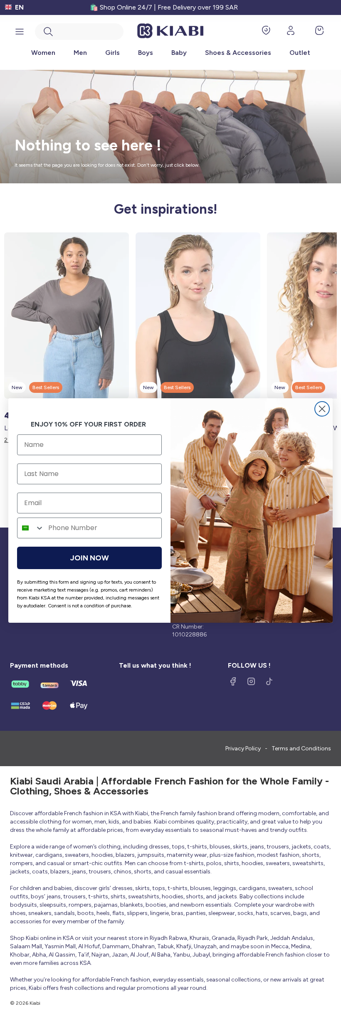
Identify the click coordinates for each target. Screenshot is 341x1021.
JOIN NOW (89, 557)
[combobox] (30, 528)
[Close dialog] (322, 409)
